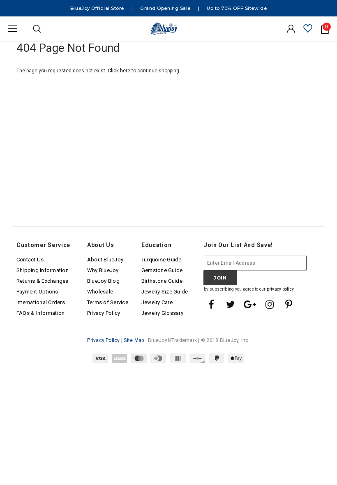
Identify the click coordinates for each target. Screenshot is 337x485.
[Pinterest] (289, 305)
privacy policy (280, 289)
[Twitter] (230, 305)
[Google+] (250, 305)
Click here (120, 71)
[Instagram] (269, 305)
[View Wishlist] (307, 29)
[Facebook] (211, 305)
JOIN (220, 278)
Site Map (134, 340)
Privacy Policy (103, 340)
